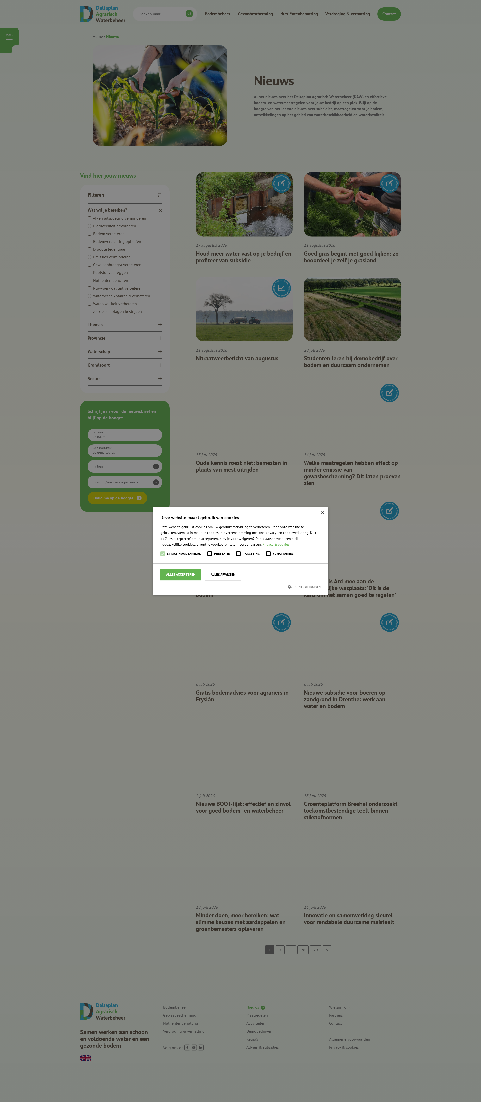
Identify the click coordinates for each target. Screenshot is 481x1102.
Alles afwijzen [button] (223, 574)
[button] (240, 586)
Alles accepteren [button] (180, 574)
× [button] (322, 513)
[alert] (240, 551)
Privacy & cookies (275, 544)
